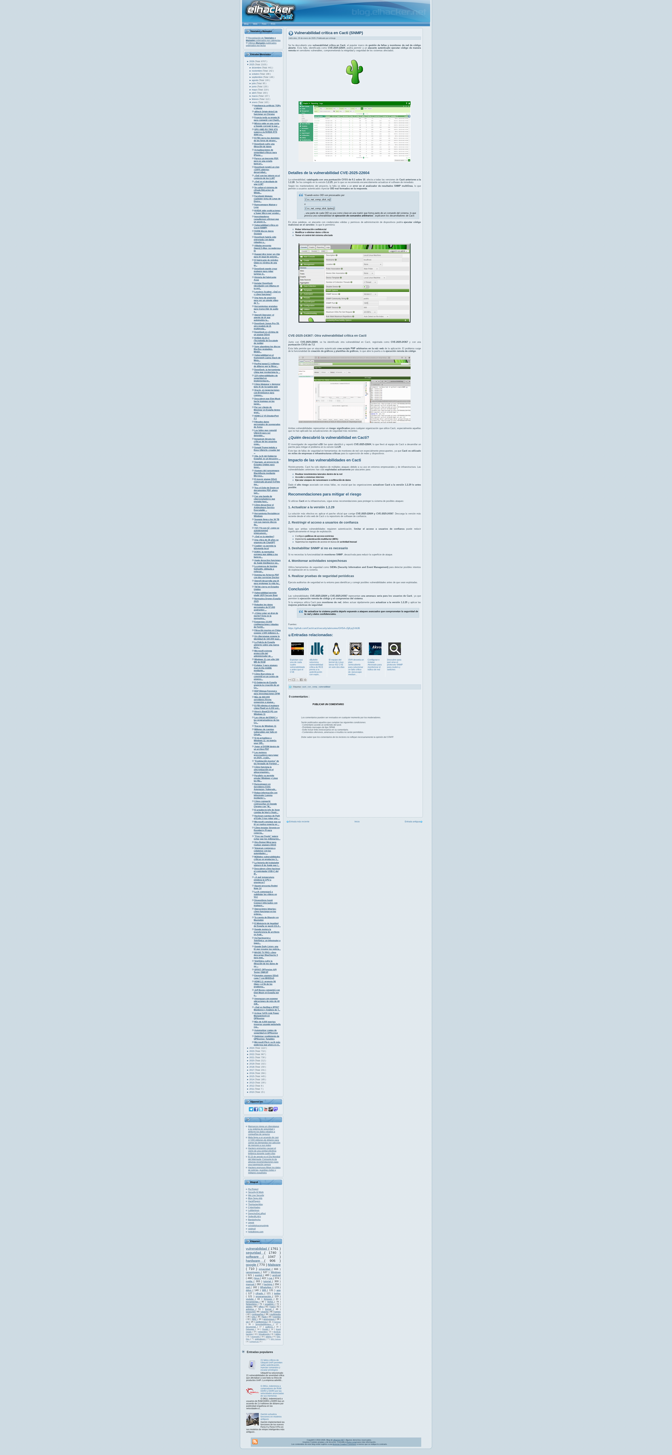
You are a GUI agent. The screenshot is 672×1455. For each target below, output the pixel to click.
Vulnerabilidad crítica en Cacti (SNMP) (328, 33)
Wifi (264, 1290)
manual (250, 1284)
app (278, 1290)
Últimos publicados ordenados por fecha (261, 44)
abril (254, 93)
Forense (277, 1322)
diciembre (257, 67)
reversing (255, 1336)
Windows (276, 1272)
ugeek (251, 1222)
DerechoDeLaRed (257, 1213)
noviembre (257, 71)
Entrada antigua (412, 821)
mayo (255, 90)
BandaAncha (254, 1219)
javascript (250, 1311)
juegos (277, 1311)
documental (251, 1327)
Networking (252, 1304)
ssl (247, 1322)
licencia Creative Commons (344, 1444)
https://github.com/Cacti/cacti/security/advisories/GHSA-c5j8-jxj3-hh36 (324, 628)
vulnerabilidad (257, 1248)
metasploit (263, 1332)
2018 (252, 1067)
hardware (255, 1261)
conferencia (261, 1322)
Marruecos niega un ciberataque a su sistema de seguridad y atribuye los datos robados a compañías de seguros (263, 1130)
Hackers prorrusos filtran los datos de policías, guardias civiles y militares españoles (264, 1170)
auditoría (269, 1327)
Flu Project (253, 1189)
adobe (249, 1306)
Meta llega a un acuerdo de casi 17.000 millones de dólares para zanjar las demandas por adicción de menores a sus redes (264, 1141)
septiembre (257, 77)
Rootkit (265, 1329)
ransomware (253, 1272)
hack (272, 1306)
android (276, 1275)
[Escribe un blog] (293, 679)
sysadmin (270, 1304)
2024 (252, 1048)
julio (254, 83)
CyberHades (254, 1207)
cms (254, 1317)
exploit (259, 1275)
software (254, 1257)
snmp (315, 687)
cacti (304, 687)
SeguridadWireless (264, 1324)
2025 (252, 64)
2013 (252, 1082)
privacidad (265, 1269)
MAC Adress (276, 1339)
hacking (268, 1284)
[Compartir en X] (297, 679)
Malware (274, 1265)
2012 (252, 1086)
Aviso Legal (352, 1442)
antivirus (251, 1309)
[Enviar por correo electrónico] (290, 679)
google (251, 1265)
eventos (277, 1317)
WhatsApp (266, 1287)
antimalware (260, 1339)
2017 (252, 1070)
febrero (255, 99)
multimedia (275, 1314)
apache (265, 1311)
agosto (255, 80)
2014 (252, 1079)
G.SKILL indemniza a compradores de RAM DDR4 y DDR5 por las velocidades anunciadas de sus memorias (272, 1391)
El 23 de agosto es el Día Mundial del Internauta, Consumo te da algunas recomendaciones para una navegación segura (264, 1160)
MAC (254, 1319)
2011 (252, 1089)
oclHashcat (254, 1341)
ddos (249, 1290)
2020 (252, 1060)
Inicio (357, 821)
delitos (278, 1334)
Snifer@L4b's (254, 1216)
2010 (252, 1092)
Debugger (250, 1329)
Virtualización (264, 1334)
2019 (252, 1064)
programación (264, 1296)
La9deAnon (253, 1210)
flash (264, 1317)
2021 (252, 1057)
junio (254, 86)
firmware (269, 1299)
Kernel (269, 1309)
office (261, 1306)
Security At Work (256, 1192)
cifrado (259, 1293)
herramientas (253, 1302)
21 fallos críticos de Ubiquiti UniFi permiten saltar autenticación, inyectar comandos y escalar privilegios (271, 1365)
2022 (252, 1054)
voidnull (252, 1229)
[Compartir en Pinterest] (305, 679)
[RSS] (255, 1442)
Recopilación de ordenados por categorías (263, 39)
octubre (256, 74)
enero (255, 102)
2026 (252, 61)
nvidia (250, 1281)
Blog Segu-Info (255, 1198)
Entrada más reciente (299, 821)
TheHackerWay (255, 1204)
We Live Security (256, 1195)
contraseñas (258, 1314)
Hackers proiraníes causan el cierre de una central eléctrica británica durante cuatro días (262, 1151)
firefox (270, 1302)
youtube (250, 1299)
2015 (252, 1076)
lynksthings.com (255, 1232)
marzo (255, 96)
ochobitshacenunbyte (258, 1225)
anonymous (269, 1319)
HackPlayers (254, 1201)
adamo (269, 1336)
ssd (248, 1287)
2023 (252, 1051)
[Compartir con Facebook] (301, 679)
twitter (277, 1293)
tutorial (267, 1281)
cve (270, 1278)
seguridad (255, 1252)
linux (257, 1278)
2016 (252, 1073)
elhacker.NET (339, 1440)
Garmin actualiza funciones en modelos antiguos (271, 1416)
